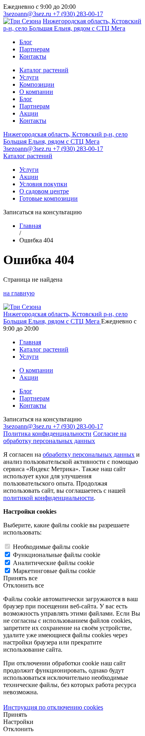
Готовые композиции (48, 198)
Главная (30, 225)
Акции (28, 113)
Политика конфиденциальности (47, 433)
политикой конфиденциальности (48, 497)
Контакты (32, 56)
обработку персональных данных (89, 454)
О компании (36, 91)
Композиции (36, 84)
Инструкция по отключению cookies (53, 707)
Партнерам (34, 49)
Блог (25, 42)
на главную (19, 293)
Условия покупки (43, 184)
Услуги (29, 77)
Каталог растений (43, 70)
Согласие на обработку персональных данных (64, 437)
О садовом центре (44, 191)
